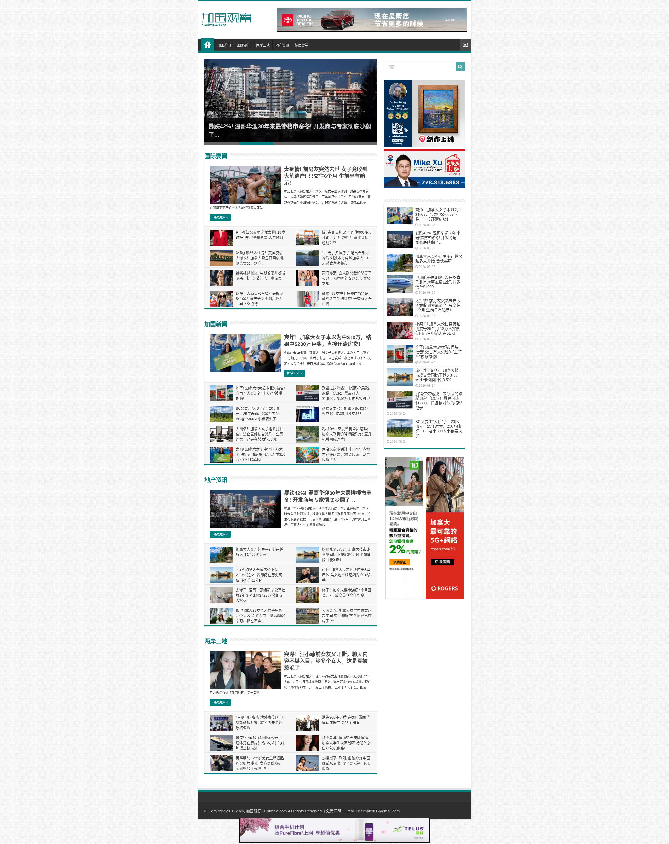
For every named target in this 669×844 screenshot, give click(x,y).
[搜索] (460, 66)
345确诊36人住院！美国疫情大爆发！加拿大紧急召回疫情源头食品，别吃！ (259, 258)
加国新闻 (224, 45)
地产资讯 (282, 45)
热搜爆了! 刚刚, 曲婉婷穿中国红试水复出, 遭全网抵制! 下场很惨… (346, 763)
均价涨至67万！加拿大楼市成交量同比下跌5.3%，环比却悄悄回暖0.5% (346, 554)
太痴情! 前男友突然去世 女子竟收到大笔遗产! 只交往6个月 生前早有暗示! (325, 176)
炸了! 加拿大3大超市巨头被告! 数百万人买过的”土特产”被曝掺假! (260, 393)
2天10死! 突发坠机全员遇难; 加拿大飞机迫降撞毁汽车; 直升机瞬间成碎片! (347, 434)
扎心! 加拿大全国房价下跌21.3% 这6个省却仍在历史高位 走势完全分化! (259, 575)
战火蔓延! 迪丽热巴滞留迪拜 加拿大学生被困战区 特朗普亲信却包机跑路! (346, 743)
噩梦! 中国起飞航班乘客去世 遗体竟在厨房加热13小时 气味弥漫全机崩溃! (260, 743)
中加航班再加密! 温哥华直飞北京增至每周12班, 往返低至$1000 (438, 282)
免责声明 (334, 811)
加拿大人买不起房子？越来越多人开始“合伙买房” (438, 258)
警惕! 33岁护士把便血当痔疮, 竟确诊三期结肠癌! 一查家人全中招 (347, 298)
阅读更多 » (220, 217)
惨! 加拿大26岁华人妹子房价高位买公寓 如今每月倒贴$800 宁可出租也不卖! (260, 615)
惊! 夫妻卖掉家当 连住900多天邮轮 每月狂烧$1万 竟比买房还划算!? (347, 237)
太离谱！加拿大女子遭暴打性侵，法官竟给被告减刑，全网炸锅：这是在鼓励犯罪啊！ (259, 434)
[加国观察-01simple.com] (227, 18)
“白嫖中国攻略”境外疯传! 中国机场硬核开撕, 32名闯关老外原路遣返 (260, 722)
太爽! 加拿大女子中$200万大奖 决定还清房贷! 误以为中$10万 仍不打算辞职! (260, 454)
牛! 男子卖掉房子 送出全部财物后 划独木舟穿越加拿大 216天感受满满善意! (346, 258)
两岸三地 (263, 45)
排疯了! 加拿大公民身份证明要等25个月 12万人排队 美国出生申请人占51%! (437, 329)
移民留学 (301, 45)
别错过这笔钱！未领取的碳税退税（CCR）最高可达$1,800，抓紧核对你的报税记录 (438, 400)
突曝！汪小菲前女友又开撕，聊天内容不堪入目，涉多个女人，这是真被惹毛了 (326, 661)
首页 (207, 44)
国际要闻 (243, 45)
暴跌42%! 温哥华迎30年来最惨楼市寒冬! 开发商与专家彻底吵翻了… (437, 238)
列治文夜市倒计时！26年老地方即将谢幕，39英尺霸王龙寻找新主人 (346, 454)
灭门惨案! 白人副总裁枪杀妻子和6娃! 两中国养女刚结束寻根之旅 (347, 278)
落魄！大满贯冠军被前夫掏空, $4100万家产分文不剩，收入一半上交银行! (260, 298)
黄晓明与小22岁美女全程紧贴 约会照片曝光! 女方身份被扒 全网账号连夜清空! (260, 763)
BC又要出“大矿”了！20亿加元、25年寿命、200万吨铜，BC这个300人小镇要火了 (259, 413)
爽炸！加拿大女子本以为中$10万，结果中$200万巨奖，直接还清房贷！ (438, 214)
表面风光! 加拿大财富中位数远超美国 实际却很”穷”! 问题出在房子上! (347, 615)
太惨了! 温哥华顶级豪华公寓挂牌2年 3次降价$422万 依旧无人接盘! (260, 595)
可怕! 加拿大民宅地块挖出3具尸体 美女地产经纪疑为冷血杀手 (346, 575)
